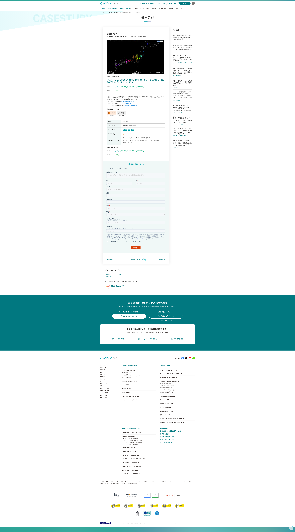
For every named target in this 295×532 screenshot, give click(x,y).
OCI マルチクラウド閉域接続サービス (131, 462)
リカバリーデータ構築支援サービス (130, 455)
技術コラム (103, 385)
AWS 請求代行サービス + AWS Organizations (131, 375)
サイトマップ (103, 397)
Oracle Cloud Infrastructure (132, 428)
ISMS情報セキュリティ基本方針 (122, 481)
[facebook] (182, 358)
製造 (117, 91)
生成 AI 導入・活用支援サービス (170, 431)
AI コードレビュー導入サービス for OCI (130, 438)
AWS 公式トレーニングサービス (130, 400)
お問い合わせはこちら (130, 316)
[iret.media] (193, 358)
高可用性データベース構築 (166, 403)
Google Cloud (112, 8)
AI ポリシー (190, 481)
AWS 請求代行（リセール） (129, 370)
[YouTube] (190, 358)
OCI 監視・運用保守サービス (129, 451)
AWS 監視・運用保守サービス (129, 381)
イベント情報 (161, 3)
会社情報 (171, 8)
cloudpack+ (164, 428)
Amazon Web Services (129, 365)
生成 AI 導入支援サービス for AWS (130, 396)
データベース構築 (164, 400)
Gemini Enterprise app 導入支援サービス (169, 390)
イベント (102, 374)
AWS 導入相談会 (119, 339)
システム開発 (140, 87)
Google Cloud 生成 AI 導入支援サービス (170, 381)
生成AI (128, 8)
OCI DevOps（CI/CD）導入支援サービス (132, 466)
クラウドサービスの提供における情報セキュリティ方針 (142, 481)
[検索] (193, 3)
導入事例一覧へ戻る (136, 259)
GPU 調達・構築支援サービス (166, 392)
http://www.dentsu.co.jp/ (127, 101)
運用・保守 (123, 87)
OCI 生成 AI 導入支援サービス (129, 436)
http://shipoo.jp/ (126, 103)
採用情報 (102, 379)
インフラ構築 (131, 87)
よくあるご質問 (162, 8)
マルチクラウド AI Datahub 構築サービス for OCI (132, 440)
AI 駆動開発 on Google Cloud (167, 396)
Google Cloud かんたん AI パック (167, 385)
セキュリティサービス (167, 439)
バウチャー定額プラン (126, 377)
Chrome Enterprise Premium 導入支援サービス (173, 418)
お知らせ (154, 8)
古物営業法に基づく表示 (132, 483)
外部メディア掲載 (104, 388)
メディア (178, 8)
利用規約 (123, 483)
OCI (121, 8)
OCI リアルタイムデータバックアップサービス (133, 459)
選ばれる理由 (103, 367)
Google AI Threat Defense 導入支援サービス (172, 422)
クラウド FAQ (103, 383)
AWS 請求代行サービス (127, 372)
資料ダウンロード (173, 3)
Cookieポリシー (182, 481)
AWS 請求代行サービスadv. (128, 374)
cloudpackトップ (108, 12)
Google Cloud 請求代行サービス (168, 370)
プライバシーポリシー (173, 481)
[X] (186, 358)
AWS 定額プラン (126, 385)
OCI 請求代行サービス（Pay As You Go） (132, 432)
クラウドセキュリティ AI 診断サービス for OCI (132, 442)
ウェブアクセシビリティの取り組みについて (109, 483)
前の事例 (110, 259)
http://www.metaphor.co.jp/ (130, 105)
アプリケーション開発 (165, 407)
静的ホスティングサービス (166, 415)
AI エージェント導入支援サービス (167, 383)
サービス (137, 8)
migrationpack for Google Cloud (169, 377)
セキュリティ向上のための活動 (106, 481)
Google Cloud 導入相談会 (149, 339)
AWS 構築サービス (126, 388)
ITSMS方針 (158, 481)
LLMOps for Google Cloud (166, 387)
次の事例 (161, 259)
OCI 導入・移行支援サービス (129, 447)
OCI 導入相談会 (178, 339)
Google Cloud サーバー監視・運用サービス (171, 374)
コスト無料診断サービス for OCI (130, 470)
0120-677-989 (148, 3)
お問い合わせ (185, 3)
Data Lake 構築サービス (166, 411)
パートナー (103, 381)
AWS (103, 8)
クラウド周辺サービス (167, 436)
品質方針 (164, 481)
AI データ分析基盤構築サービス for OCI (130, 444)
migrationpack (126, 392)
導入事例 (145, 8)
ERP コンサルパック (166, 442)
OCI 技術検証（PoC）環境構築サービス (132, 474)
